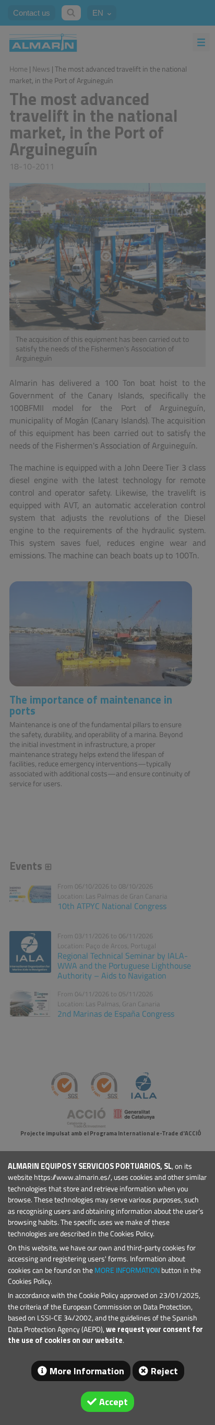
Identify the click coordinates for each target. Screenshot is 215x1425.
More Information (87, 1371)
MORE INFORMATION (127, 1270)
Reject (164, 1371)
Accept (113, 1402)
